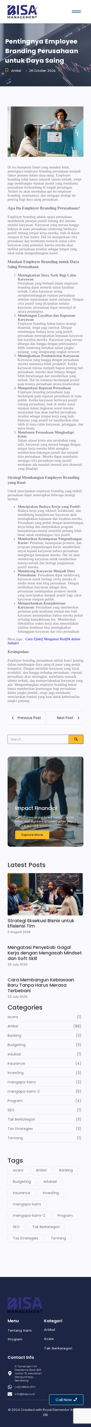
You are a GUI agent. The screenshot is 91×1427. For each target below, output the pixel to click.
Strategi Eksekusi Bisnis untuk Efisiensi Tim (41, 923)
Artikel (16, 71)
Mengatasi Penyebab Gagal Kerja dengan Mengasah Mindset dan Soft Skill (45, 953)
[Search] (76, 739)
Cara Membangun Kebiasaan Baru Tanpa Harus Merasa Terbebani (41, 985)
